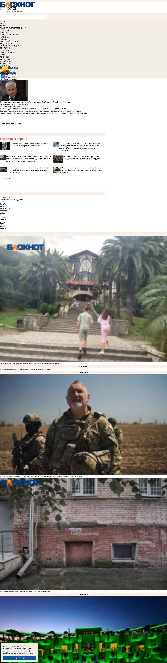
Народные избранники (8, 79)
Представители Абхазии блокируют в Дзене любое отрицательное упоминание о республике (30, 363)
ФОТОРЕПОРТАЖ (7, 59)
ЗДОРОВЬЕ (5, 30)
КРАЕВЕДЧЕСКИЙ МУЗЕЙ (10, 35)
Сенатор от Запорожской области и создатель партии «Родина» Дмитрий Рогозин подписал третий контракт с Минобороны (43, 476)
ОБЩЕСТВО (5, 48)
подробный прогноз (7, 200)
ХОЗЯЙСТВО (5, 61)
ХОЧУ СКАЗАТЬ (6, 64)
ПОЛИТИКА (4, 50)
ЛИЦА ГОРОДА (6, 39)
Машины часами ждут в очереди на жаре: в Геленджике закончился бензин (27, 369)
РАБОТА (14, 68)
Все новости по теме (8, 107)
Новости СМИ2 (6, 178)
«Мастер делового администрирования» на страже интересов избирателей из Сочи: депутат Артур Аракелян (43, 113)
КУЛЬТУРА (4, 37)
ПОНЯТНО (20, 658)
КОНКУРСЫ (5, 33)
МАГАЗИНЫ (12, 77)
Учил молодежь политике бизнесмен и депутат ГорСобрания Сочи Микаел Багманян (33, 109)
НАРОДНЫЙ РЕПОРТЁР (10, 41)
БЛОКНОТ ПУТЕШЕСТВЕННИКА (13, 28)
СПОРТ (3, 55)
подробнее (20, 200)
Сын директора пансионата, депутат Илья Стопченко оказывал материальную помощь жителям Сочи (40, 111)
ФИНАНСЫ (4, 57)
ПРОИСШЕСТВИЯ (7, 53)
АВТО (2, 24)
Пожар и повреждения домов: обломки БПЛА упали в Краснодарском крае (27, 591)
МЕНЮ (2, 21)
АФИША (3, 26)
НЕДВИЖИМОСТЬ (7, 44)
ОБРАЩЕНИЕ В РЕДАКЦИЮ (11, 46)
